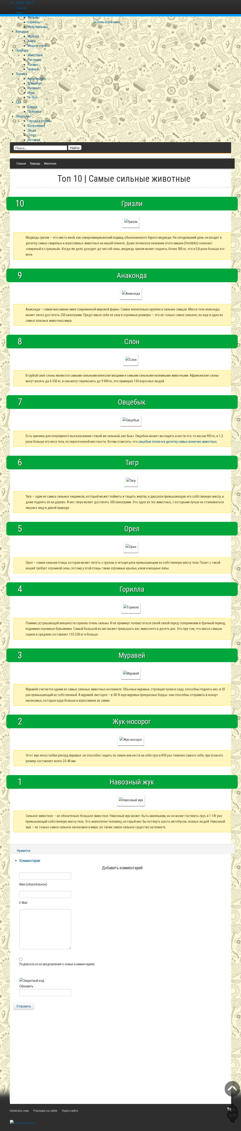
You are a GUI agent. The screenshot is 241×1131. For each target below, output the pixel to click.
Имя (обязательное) (33, 884)
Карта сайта (70, 1110)
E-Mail (23, 903)
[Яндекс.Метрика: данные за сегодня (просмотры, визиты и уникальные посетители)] (22, 1123)
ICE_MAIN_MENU (22, 3)
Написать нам (19, 1110)
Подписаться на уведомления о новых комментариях (57, 964)
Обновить (26, 986)
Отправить (23, 1006)
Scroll (232, 1102)
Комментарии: (30, 860)
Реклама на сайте (45, 1110)
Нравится (23, 851)
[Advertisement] (120, 1060)
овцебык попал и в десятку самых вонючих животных (177, 441)
